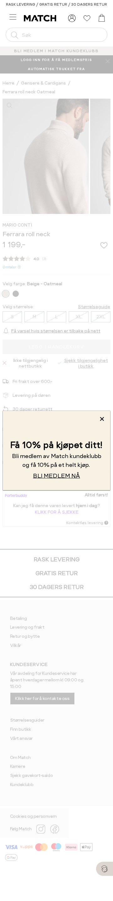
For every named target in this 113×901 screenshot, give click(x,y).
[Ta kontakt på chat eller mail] (104, 869)
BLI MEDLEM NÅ (56, 475)
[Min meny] (72, 18)
